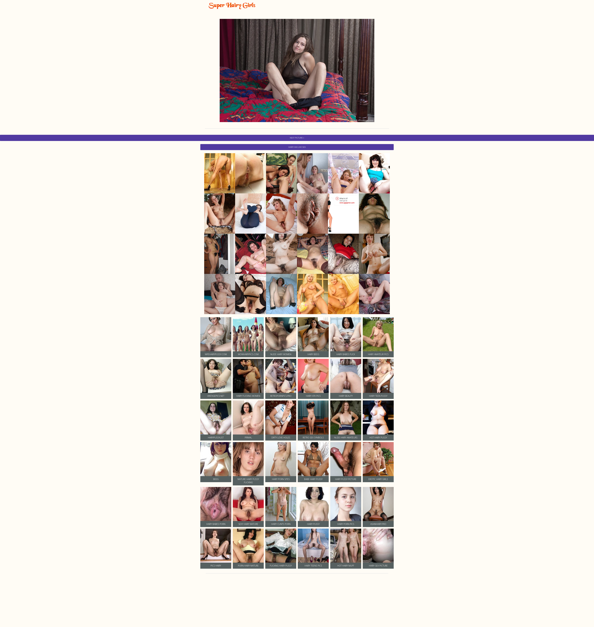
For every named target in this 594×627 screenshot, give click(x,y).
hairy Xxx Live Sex (297, 147)
